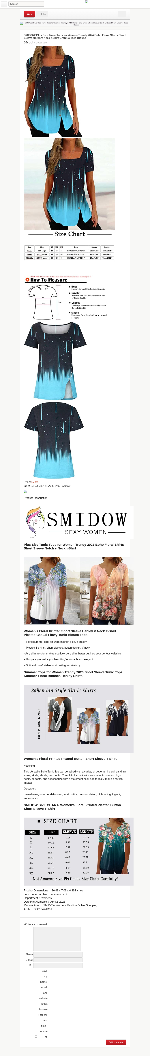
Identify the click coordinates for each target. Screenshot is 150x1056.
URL (30, 965)
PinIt (29, 14)
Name (29, 954)
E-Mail (29, 959)
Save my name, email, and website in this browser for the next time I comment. (43, 1003)
